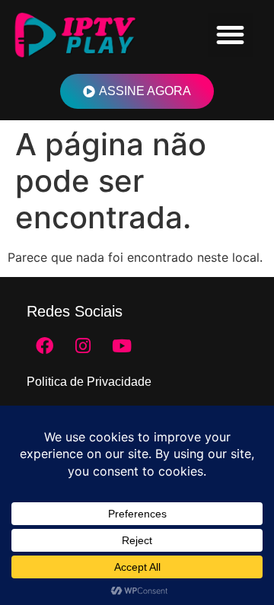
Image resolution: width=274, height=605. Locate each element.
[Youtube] (121, 345)
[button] (230, 35)
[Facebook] (44, 345)
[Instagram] (82, 345)
